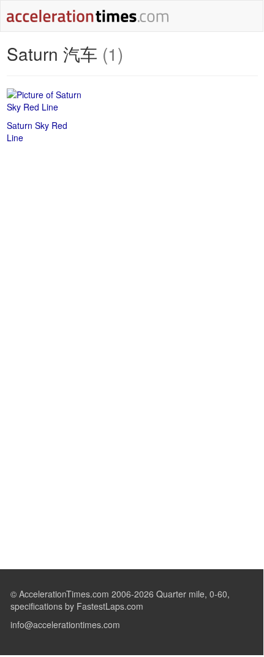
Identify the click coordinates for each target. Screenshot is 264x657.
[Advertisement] (132, 242)
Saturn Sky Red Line (37, 131)
